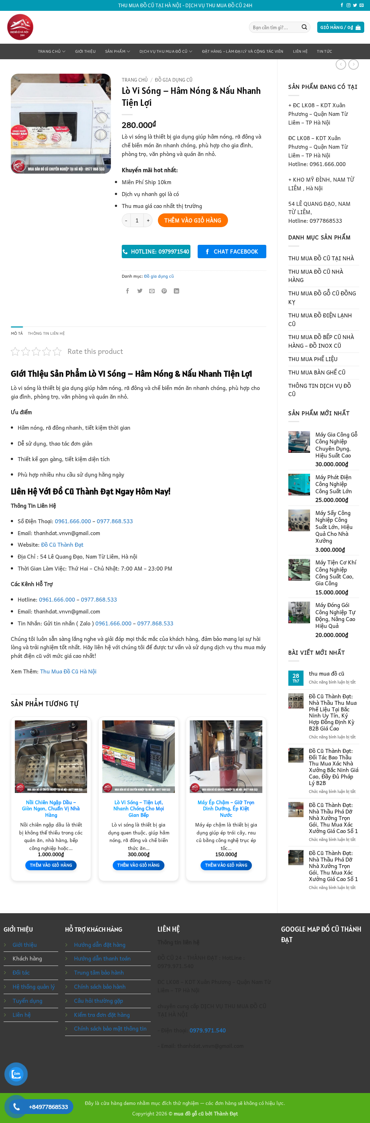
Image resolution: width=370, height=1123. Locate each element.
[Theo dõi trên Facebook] (342, 5)
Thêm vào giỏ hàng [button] (51, 865)
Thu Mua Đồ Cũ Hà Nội (68, 671)
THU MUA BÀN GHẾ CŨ (316, 372)
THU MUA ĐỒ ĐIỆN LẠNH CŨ (320, 319)
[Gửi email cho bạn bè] (152, 291)
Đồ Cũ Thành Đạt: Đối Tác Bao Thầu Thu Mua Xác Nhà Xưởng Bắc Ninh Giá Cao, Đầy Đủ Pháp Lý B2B (333, 767)
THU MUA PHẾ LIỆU (312, 359)
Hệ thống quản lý (34, 986)
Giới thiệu (85, 51)
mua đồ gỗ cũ (189, 1113)
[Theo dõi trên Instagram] (348, 5)
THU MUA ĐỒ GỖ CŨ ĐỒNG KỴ (322, 297)
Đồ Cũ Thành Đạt (62, 544)
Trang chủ (49, 51)
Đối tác (21, 972)
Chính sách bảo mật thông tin (110, 1028)
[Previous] (11, 801)
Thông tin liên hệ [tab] (46, 333)
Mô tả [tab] (17, 333)
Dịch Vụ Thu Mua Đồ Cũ (163, 51)
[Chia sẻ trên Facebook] (128, 291)
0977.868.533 (115, 521)
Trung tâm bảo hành (99, 972)
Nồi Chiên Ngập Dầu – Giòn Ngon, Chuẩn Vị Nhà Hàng (51, 808)
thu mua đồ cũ (326, 674)
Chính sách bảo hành (100, 986)
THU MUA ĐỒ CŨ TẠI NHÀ (321, 258)
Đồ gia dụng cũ (174, 79)
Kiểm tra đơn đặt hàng (102, 1014)
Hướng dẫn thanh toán (102, 958)
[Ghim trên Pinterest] (164, 291)
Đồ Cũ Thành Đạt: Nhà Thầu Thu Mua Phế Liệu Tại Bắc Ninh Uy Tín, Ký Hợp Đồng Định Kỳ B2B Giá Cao (333, 712)
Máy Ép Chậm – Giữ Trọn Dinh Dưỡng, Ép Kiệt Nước (226, 808)
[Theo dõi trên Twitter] (355, 5)
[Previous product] (353, 64)
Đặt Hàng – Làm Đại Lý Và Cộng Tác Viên (243, 51)
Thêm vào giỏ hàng (192, 220)
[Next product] (341, 64)
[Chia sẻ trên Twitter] (140, 291)
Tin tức (324, 51)
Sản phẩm (115, 51)
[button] (340, 27)
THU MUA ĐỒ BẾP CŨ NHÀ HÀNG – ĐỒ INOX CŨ (321, 341)
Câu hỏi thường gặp (98, 1000)
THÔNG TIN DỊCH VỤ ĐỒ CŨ (319, 390)
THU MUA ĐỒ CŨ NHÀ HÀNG (315, 276)
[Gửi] (304, 27)
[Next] (266, 801)
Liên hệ (300, 51)
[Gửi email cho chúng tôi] (361, 5)
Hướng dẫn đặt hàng (99, 944)
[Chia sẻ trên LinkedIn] (176, 291)
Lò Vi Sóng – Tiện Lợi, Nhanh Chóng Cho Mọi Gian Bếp (138, 808)
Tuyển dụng (27, 1000)
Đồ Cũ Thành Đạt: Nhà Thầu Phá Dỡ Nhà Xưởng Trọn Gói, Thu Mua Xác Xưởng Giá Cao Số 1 (333, 818)
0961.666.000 (73, 521)
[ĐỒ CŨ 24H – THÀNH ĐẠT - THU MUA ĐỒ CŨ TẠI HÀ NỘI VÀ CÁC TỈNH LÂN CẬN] (35, 27)
